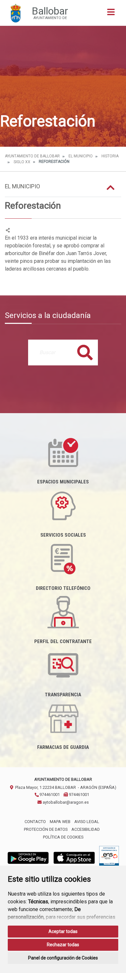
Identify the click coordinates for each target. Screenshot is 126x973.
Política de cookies (63, 837)
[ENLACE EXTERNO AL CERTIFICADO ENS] (109, 857)
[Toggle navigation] (111, 14)
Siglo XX (22, 162)
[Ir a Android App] (28, 857)
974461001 (49, 794)
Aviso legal (86, 821)
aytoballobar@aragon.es (65, 802)
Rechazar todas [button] (63, 944)
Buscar (85, 352)
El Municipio (80, 156)
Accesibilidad (85, 829)
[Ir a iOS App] (74, 857)
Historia (110, 156)
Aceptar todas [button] (63, 931)
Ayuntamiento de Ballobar (32, 156)
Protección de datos (46, 829)
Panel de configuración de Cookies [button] (63, 957)
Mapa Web (60, 821)
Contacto (35, 821)
